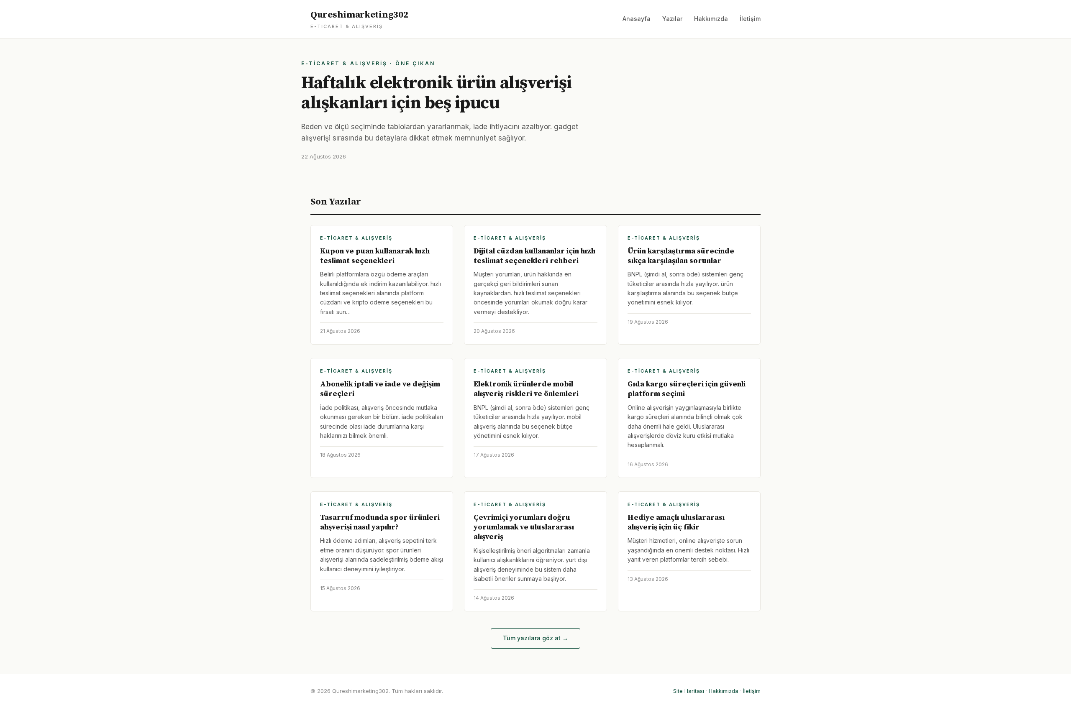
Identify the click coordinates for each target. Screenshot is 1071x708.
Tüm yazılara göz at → (535, 638)
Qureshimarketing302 (359, 19)
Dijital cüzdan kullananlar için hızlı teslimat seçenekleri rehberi (534, 256)
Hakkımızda (711, 18)
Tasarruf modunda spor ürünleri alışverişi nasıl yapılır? (380, 522)
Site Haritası (688, 691)
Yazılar (672, 18)
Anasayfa (637, 18)
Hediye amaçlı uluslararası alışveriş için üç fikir (676, 522)
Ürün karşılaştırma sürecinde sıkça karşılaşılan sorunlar (681, 256)
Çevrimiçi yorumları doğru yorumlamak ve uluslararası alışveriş (524, 527)
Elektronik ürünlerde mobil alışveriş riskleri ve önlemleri (526, 389)
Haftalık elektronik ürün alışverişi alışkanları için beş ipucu (436, 93)
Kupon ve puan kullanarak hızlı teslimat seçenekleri (375, 256)
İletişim (750, 18)
